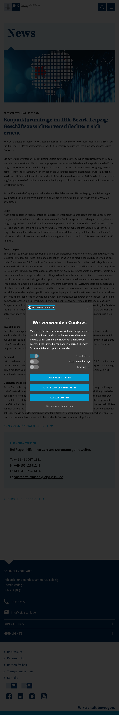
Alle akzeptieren (59, 377)
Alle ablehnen (59, 397)
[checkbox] (34, 356)
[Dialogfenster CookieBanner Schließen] (89, 307)
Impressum (67, 406)
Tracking (81, 367)
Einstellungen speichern (59, 387)
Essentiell (81, 356)
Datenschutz (52, 406)
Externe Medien (77, 361)
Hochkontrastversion (43, 307)
